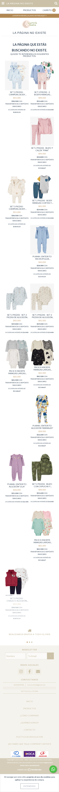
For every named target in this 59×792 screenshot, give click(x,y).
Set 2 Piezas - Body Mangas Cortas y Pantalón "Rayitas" (42, 201)
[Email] (38, 672)
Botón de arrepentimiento (30, 765)
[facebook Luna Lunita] (29, 672)
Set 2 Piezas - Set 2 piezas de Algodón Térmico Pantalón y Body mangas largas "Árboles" (42, 316)
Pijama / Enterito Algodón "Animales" (42, 426)
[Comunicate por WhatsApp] (53, 769)
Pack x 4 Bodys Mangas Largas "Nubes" (16, 372)
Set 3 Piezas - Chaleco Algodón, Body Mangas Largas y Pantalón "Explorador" (17, 599)
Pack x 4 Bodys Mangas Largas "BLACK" (42, 368)
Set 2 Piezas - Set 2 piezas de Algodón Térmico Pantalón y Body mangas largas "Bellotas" (17, 316)
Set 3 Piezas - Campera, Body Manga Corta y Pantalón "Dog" (17, 93)
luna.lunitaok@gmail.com (36, 685)
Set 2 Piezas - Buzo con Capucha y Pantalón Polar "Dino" (42, 485)
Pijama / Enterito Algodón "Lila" (16, 485)
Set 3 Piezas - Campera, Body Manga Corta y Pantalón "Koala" (17, 207)
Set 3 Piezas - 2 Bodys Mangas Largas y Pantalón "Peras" (42, 93)
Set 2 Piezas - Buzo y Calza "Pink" (42, 149)
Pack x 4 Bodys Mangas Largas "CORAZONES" (42, 541)
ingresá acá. (48, 762)
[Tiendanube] (29, 770)
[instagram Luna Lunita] (21, 672)
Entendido (29, 786)
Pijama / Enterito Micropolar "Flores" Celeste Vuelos (42, 257)
